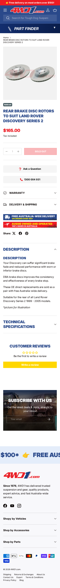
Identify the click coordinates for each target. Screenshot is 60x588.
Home (6, 37)
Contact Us (8, 577)
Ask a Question (32, 168)
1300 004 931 (32, 179)
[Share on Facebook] (20, 233)
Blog (22, 580)
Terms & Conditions (34, 577)
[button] (54, 10)
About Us (41, 574)
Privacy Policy (9, 580)
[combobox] (30, 18)
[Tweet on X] (14, 233)
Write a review (30, 364)
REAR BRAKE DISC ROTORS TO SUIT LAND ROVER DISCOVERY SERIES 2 (26, 41)
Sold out (40, 151)
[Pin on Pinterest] (27, 233)
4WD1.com (15, 569)
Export (19, 577)
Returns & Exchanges (23, 574)
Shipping (7, 574)
